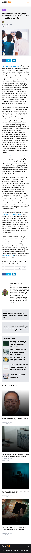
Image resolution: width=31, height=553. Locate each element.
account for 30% (8, 256)
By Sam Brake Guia (7, 24)
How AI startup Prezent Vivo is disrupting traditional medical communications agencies (14, 529)
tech (23, 268)
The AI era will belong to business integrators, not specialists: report (18, 359)
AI (2, 268)
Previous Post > (24, 324)
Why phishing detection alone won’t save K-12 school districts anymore (15, 492)
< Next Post (6, 311)
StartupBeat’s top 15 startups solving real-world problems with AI (15, 316)
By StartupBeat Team (7, 422)
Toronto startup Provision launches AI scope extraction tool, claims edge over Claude (18, 352)
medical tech (10, 268)
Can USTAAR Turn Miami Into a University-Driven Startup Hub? (17, 376)
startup (18, 268)
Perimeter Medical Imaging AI (11, 66)
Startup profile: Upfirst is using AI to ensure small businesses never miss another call (18, 343)
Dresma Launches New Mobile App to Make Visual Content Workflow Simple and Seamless (16, 328)
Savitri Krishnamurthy (10, 156)
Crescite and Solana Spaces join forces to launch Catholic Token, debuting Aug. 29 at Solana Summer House (19, 368)
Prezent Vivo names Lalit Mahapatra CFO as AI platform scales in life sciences (15, 419)
